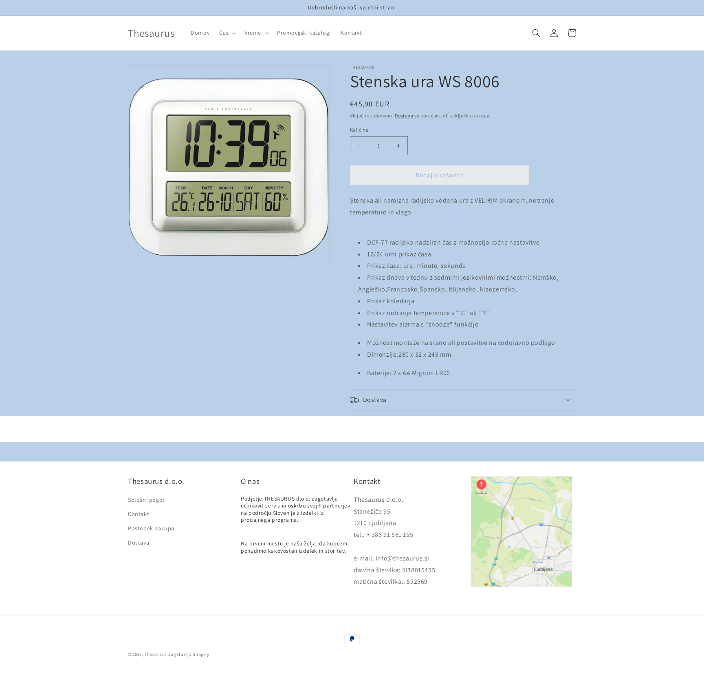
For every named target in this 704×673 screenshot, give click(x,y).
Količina (359, 129)
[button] (227, 32)
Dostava (404, 116)
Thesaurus (156, 654)
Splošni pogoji (146, 499)
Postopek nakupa (151, 528)
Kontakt (138, 514)
